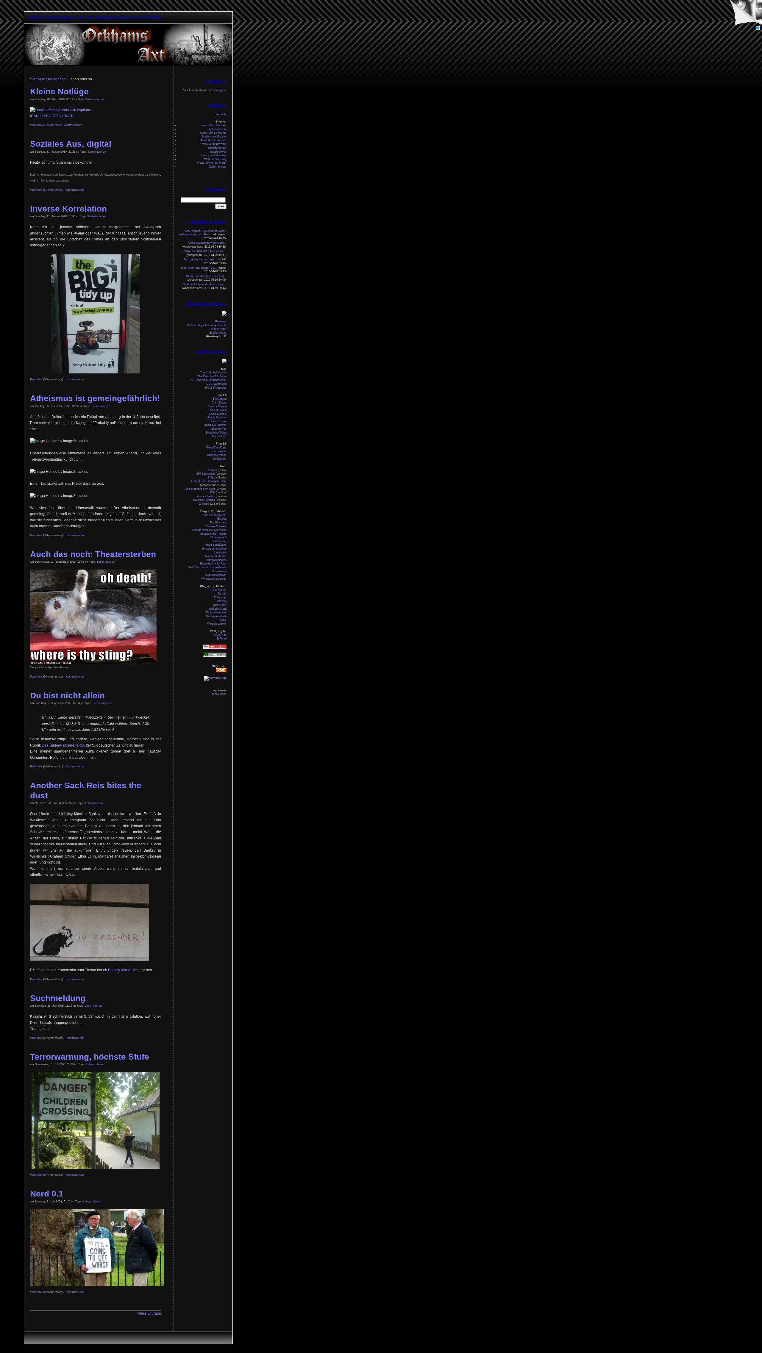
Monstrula (220, 451)
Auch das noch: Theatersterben (93, 554)
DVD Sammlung (217, 383)
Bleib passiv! (219, 590)
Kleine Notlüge (59, 91)
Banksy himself (120, 970)
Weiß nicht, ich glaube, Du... (199, 267)
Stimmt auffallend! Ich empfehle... (205, 251)
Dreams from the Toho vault (209, 529)
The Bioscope (218, 522)
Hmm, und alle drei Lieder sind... (206, 276)
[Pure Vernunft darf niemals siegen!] (140, 64)
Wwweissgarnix (217, 623)
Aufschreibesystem (215, 515)
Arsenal (212, 470)
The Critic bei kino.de (213, 372)
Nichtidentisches (216, 612)
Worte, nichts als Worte (212, 162)
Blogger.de (220, 635)
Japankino (220, 552)
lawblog (222, 601)
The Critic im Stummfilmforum (208, 379)
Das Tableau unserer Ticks (63, 745)
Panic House (219, 421)
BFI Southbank (205, 473)
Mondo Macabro (217, 417)
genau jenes (219, 693)
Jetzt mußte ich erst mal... (200, 259)
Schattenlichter (217, 147)
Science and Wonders (213, 155)
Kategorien (57, 79)
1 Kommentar (52, 124)
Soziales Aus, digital (70, 143)
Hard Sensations (216, 544)
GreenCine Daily (216, 447)
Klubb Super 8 (218, 413)
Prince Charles (206, 496)
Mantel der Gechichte (213, 133)
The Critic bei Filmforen (212, 376)
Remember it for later (213, 563)
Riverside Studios (204, 499)
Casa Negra (219, 402)
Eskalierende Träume (213, 533)
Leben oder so (95, 99)
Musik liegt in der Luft (213, 140)
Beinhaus (221, 321)
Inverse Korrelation (68, 208)
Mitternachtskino (216, 560)
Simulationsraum (216, 574)
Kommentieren (73, 124)
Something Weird (216, 432)
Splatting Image (217, 454)
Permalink (36, 124)
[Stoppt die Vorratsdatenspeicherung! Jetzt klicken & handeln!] (745, 13)
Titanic (222, 619)
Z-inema (204, 503)
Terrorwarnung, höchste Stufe (89, 1056)
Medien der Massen (214, 136)
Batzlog (222, 518)
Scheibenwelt (218, 151)
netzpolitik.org (218, 608)
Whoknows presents (214, 578)
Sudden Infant (218, 332)
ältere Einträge (149, 1313)
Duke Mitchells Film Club (199, 488)
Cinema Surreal (217, 406)
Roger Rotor (219, 328)
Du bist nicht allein (67, 695)
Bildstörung (220, 398)
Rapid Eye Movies (215, 424)
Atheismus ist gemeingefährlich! (95, 398)
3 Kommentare (53, 189)
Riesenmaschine (216, 616)
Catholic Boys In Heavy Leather (207, 325)
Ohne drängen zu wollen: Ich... (207, 242)
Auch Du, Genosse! (214, 125)
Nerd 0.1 (46, 1193)
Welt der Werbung (215, 159)
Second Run (219, 428)
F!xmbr (222, 593)
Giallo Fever (219, 541)
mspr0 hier (220, 604)
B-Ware (212, 477)
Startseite (37, 79)
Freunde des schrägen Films (209, 481)
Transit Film (219, 436)
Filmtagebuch (218, 537)
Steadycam (220, 458)
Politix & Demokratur (214, 144)
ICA (212, 492)
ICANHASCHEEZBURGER (52, 116)
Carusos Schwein (216, 526)
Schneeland (219, 571)
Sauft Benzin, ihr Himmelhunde (207, 567)
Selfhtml (221, 638)
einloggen (220, 90)
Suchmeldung (57, 998)
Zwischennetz (218, 166)
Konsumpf (220, 597)
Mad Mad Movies (216, 556)
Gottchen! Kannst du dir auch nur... (205, 284)
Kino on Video (218, 410)
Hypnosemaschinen (214, 548)
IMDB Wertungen (216, 387)
